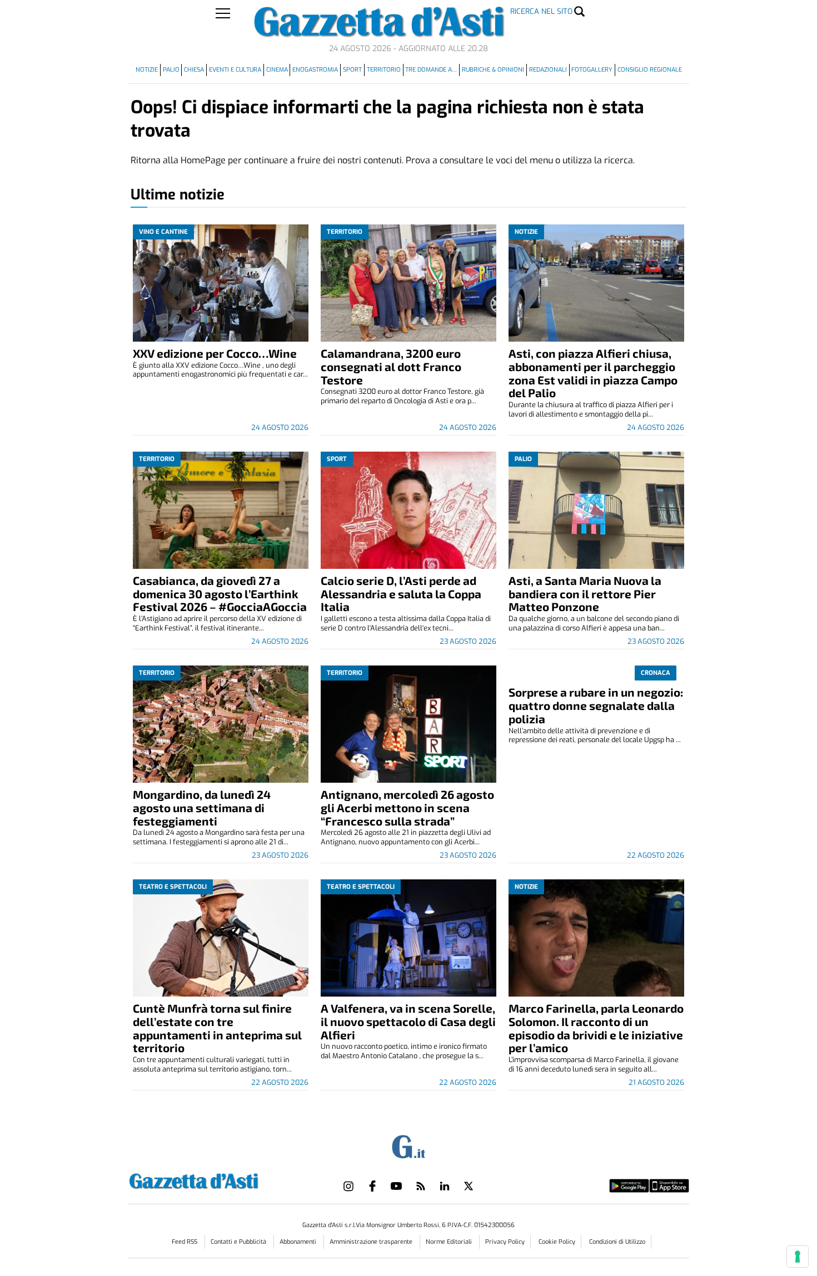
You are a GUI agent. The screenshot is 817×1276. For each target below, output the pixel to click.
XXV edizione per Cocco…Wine (215, 353)
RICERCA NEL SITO (541, 11)
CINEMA (277, 70)
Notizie (147, 70)
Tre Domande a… (431, 70)
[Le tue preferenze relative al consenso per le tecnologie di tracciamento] (797, 1256)
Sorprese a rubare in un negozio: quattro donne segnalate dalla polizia (596, 705)
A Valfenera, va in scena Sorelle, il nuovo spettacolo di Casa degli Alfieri (408, 1021)
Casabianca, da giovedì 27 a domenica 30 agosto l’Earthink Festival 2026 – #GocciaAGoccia (220, 593)
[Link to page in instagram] (348, 1186)
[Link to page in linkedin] (445, 1186)
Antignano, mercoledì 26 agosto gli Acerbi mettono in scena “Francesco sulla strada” (407, 807)
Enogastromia (315, 70)
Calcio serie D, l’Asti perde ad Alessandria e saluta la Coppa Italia (401, 593)
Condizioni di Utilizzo (617, 1242)
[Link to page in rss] (421, 1186)
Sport (352, 70)
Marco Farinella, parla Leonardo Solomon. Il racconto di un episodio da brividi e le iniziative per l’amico (596, 1028)
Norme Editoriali (450, 1242)
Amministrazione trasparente (372, 1242)
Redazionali (548, 70)
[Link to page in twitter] (468, 1186)
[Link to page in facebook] (372, 1186)
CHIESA (194, 70)
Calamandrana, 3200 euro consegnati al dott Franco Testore (391, 366)
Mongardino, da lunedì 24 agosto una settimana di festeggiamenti (202, 807)
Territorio (384, 70)
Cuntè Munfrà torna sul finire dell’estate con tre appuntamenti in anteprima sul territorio (217, 1028)
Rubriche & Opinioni (493, 70)
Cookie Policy (557, 1242)
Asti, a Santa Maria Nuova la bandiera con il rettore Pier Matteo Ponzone (585, 593)
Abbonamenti (299, 1242)
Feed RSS (185, 1242)
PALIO (171, 70)
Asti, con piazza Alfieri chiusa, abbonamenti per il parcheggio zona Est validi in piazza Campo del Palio (593, 373)
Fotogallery (591, 70)
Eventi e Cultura (235, 70)
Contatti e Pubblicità (239, 1242)
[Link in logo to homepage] (221, 1179)
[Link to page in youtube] (396, 1186)
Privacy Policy (505, 1242)
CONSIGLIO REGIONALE (649, 70)
